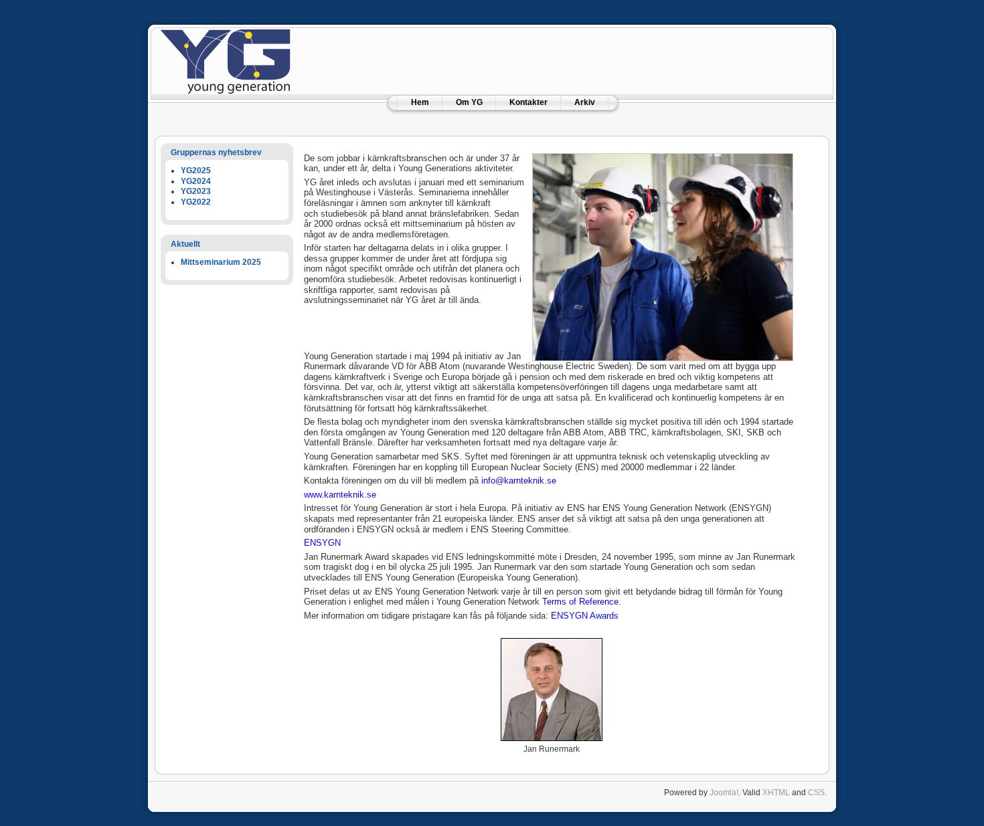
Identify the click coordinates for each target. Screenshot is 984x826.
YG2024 (196, 181)
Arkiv (584, 102)
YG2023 (196, 191)
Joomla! (724, 792)
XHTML (776, 792)
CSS (816, 792)
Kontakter (528, 102)
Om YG (469, 102)
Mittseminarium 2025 (221, 262)
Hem (420, 102)
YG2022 (196, 202)
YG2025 (196, 170)
